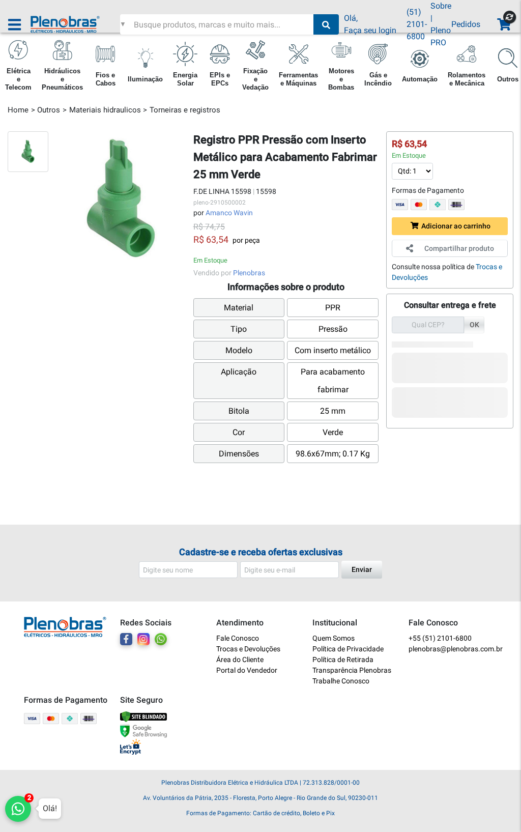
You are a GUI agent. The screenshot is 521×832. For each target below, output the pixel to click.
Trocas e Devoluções (248, 649)
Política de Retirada (342, 659)
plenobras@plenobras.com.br (453, 649)
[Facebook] (126, 639)
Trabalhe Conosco (340, 681)
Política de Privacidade (348, 649)
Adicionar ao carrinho (455, 226)
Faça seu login (370, 30)
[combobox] (222, 24)
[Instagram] (143, 639)
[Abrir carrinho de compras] (503, 24)
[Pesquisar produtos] (326, 24)
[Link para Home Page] (75, 24)
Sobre (440, 6)
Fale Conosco (237, 638)
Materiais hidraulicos (105, 109)
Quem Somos (333, 638)
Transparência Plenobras (351, 670)
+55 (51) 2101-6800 (440, 638)
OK (474, 325)
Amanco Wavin (229, 213)
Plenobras (249, 273)
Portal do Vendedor (246, 670)
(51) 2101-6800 (417, 24)
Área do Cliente (240, 659)
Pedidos (465, 24)
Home (18, 109)
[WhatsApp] (161, 639)
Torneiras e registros (185, 109)
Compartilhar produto (459, 248)
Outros (48, 109)
